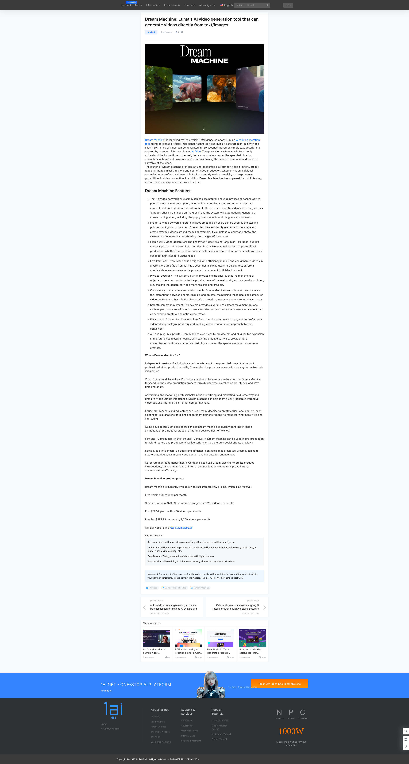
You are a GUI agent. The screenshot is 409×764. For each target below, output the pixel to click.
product (126, 4)
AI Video (197, 151)
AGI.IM (104, 728)
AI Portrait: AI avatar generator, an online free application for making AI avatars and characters (173, 609)
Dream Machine (154, 139)
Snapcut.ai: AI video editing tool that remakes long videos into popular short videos (191, 561)
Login (288, 5)
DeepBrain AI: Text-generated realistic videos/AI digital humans (181, 556)
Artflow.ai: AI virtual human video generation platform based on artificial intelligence (191, 542)
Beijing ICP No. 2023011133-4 (184, 759)
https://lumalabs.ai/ (181, 527)
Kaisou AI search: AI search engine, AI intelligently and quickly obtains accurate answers (236, 609)
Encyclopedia (172, 5)
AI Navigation (207, 5)
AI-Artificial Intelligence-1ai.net (150, 759)
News (138, 5)
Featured (190, 5)
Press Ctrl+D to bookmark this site (280, 683)
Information (153, 5)
